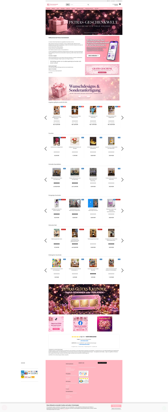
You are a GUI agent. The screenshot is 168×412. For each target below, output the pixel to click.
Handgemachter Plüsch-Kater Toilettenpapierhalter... (111, 239)
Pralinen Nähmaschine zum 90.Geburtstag (74, 179)
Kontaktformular (69, 396)
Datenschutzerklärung (64, 409)
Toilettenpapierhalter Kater (56, 238)
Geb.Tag (68, 8)
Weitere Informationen (116, 408)
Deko (58, 8)
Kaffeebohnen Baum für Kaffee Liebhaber (57, 210)
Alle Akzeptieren (116, 405)
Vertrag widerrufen (102, 362)
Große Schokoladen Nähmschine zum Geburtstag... (93, 179)
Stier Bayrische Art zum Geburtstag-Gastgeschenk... (75, 210)
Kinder (73, 8)
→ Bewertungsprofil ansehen (84, 344)
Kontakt (105, 8)
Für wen (62, 8)
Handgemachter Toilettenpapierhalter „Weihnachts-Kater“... (74, 240)
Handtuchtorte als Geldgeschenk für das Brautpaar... (56, 117)
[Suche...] (88, 4)
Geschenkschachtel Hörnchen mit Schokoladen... (57, 269)
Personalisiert (80, 8)
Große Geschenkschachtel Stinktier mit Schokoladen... (111, 269)
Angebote (67, 379)
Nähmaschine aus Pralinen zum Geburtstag (56, 179)
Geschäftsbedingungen (70, 370)
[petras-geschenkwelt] (55, 4)
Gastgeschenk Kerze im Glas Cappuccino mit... (75, 117)
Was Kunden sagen (117, 8)
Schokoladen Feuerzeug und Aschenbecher (93, 148)
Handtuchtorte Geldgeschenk (57, 147)
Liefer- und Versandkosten (70, 369)
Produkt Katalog (89, 8)
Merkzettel (67, 385)
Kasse (67, 387)
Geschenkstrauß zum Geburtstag (93, 117)
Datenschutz (68, 371)
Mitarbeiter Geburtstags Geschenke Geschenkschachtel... (111, 210)
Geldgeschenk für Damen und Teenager (75, 148)
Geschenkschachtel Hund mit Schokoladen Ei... (75, 269)
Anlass (48, 8)
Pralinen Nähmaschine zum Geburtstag (111, 179)
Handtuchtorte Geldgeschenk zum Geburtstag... (111, 148)
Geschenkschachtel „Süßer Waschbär (93, 269)
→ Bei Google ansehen (84, 340)
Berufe (53, 8)
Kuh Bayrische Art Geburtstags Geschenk (93, 210)
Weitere (96, 8)
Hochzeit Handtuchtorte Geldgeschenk (111, 117)
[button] (108, 1)
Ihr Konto (67, 386)
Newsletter (68, 397)
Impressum (68, 395)
